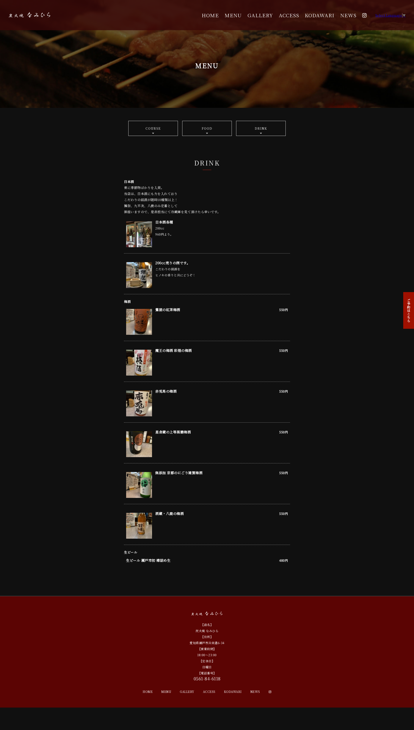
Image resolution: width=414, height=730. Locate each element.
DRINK (261, 128)
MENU (233, 15)
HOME (210, 15)
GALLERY (260, 15)
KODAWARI (319, 15)
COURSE (153, 128)
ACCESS (289, 15)
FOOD (207, 128)
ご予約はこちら (408, 310)
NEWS (348, 15)
